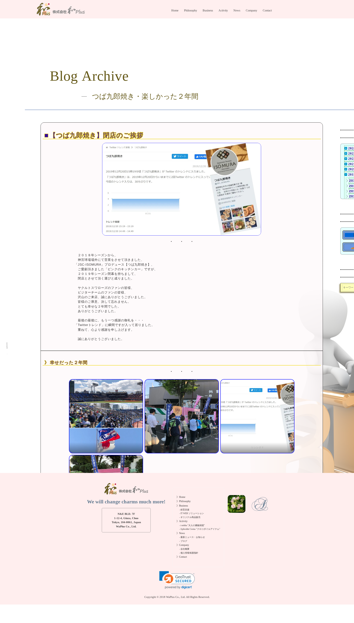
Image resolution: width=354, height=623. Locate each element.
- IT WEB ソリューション (191, 513)
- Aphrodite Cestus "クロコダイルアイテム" (199, 529)
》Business (182, 505)
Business (208, 10)
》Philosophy (183, 501)
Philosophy (190, 10)
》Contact (181, 556)
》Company (182, 545)
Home (174, 10)
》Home (180, 497)
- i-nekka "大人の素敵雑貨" (192, 525)
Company (251, 10)
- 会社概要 (251, 18)
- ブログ (237, 23)
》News (180, 533)
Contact (267, 10)
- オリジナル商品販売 (214, 29)
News (236, 10)
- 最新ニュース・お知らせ (192, 537)
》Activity (182, 521)
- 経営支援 (208, 18)
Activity (223, 10)
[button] (177, 580)
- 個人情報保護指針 (256, 23)
